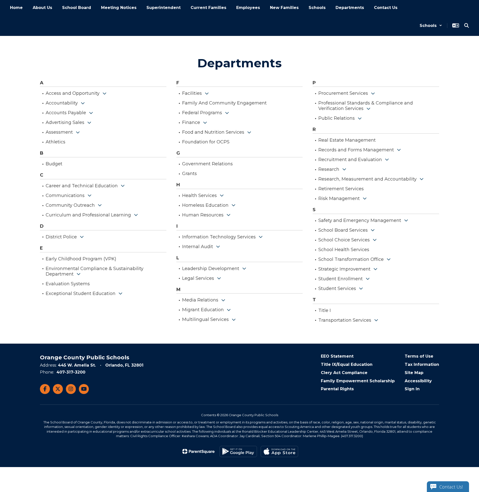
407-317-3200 (70, 372)
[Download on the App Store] (279, 451)
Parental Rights (337, 389)
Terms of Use (419, 356)
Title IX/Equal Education (346, 364)
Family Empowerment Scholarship (358, 381)
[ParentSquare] (198, 451)
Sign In (412, 389)
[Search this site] (466, 25)
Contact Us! (451, 487)
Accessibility (418, 381)
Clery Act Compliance (344, 372)
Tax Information (422, 364)
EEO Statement (337, 356)
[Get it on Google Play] (238, 451)
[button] (431, 25)
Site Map (414, 372)
